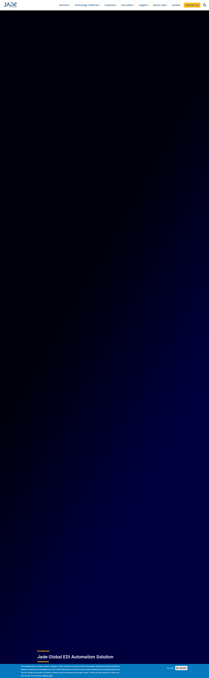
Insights (141, 6)
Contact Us (192, 5)
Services (62, 6)
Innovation (125, 6)
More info (47, 675)
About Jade (158, 6)
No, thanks (181, 668)
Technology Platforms (85, 6)
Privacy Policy (36, 676)
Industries (108, 6)
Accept (170, 668)
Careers (176, 5)
